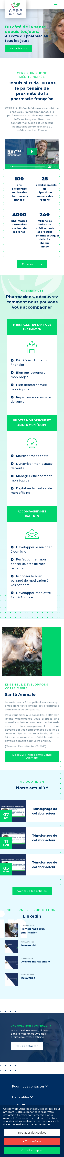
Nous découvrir (18, 48)
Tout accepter (33, 1150)
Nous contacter (27, 1046)
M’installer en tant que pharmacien (32, 327)
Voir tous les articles (32, 890)
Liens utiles (21, 1097)
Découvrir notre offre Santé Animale (32, 756)
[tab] (32, 327)
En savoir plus (32, 264)
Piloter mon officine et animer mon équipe (32, 423)
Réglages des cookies (32, 1132)
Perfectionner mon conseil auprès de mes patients (28, 564)
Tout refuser (33, 1141)
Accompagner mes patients (32, 514)
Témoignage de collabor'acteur (44, 811)
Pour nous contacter (28, 1086)
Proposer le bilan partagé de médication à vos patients (30, 580)
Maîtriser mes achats (31, 456)
